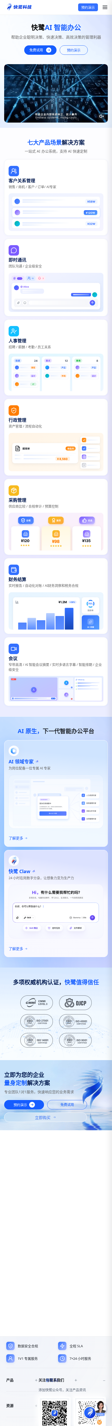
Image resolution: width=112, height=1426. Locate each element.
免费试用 (36, 50)
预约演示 (88, 7)
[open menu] (103, 7)
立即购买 (43, 1117)
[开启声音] (101, 116)
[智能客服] (100, 1409)
